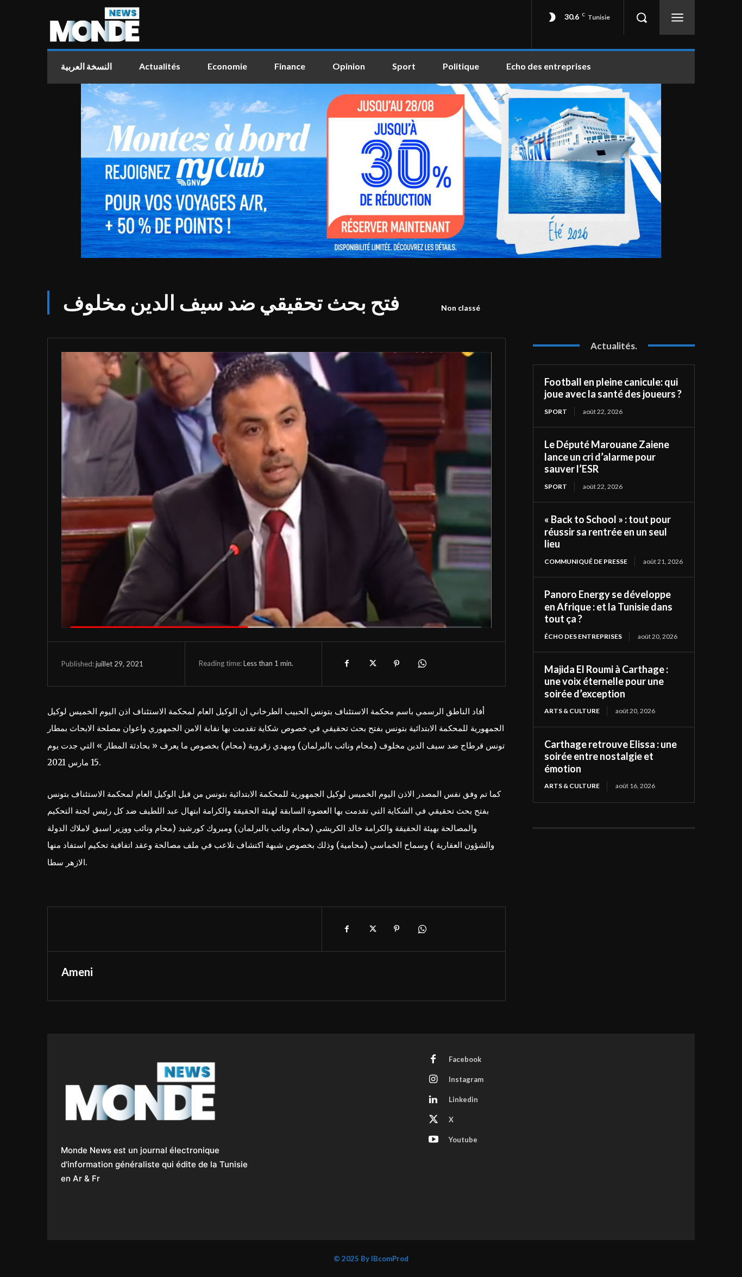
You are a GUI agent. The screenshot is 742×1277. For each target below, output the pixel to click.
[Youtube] (433, 1140)
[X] (371, 664)
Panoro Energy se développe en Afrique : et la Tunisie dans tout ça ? (608, 606)
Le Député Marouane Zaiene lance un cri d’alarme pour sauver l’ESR (606, 456)
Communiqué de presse (585, 561)
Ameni (77, 971)
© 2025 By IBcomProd (371, 1258)
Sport (555, 411)
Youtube (463, 1139)
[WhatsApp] (421, 664)
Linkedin (463, 1099)
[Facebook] (346, 664)
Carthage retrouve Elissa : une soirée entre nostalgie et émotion (610, 756)
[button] (641, 17)
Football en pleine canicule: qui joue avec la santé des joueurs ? (613, 388)
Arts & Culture (572, 711)
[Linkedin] (433, 1100)
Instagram (466, 1079)
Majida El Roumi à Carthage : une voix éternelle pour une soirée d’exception (606, 681)
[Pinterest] (396, 664)
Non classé (460, 307)
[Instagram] (433, 1080)
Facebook (465, 1059)
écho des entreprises (583, 636)
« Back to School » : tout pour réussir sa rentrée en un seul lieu (607, 531)
